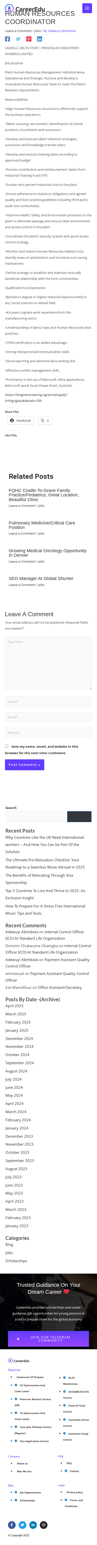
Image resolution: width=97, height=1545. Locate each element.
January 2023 (16, 1225)
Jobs (38, 31)
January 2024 (16, 1128)
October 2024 (17, 1054)
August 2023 (16, 1168)
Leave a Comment (18, 31)
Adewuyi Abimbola (21, 931)
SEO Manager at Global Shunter (41, 578)
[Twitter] (18, 39)
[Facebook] (7, 39)
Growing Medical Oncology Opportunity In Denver (48, 553)
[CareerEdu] (25, 8)
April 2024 (14, 1103)
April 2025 (14, 1005)
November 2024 (19, 1046)
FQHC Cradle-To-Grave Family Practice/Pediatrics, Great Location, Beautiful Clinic (44, 495)
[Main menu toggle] (87, 8)
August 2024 (16, 1070)
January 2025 (16, 1030)
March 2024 (15, 1111)
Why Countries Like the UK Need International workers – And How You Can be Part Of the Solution (44, 844)
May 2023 (14, 1193)
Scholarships (16, 1260)
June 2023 (14, 1185)
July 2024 (13, 1079)
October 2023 (17, 1152)
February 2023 (18, 1217)
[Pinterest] (28, 39)
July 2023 (13, 1176)
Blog (9, 1244)
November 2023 (19, 1144)
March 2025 (15, 1013)
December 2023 (19, 1136)
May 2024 (14, 1095)
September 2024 (19, 1062)
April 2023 (14, 1201)
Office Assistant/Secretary (60, 987)
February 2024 (18, 1119)
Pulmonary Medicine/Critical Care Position (42, 525)
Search (11, 807)
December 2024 (19, 1038)
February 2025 (18, 1022)
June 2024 (14, 1087)
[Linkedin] (39, 39)
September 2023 (19, 1160)
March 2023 (15, 1209)
